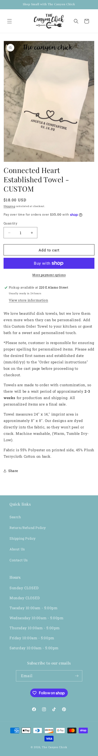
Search (15, 517)
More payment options (49, 275)
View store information (28, 300)
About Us (17, 549)
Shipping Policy (23, 538)
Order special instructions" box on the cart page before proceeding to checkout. (46, 368)
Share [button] (13, 470)
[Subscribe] (77, 675)
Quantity (10, 223)
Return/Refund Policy (28, 527)
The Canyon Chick (54, 747)
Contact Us (19, 560)
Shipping (9, 206)
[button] (9, 21)
